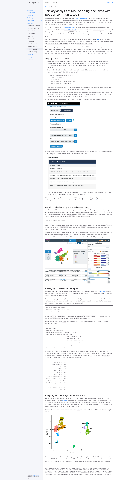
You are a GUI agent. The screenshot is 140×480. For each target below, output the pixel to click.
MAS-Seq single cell (81, 18)
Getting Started (31, 15)
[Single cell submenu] (41, 23)
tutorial (64, 400)
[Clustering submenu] (41, 18)
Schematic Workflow (33, 31)
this (97, 200)
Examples (30, 36)
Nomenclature (31, 12)
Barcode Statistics (33, 46)
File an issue (110, 2)
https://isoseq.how (98, 30)
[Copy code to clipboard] (111, 75)
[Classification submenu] (41, 20)
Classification (30, 20)
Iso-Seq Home (31, 10)
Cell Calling (31, 41)
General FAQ (30, 54)
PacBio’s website (69, 28)
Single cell (30, 23)
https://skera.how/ (70, 30)
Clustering (30, 18)
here (97, 39)
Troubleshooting (32, 51)
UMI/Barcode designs (34, 25)
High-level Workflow (33, 28)
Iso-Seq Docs (33, 2)
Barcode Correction (33, 44)
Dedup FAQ (31, 38)
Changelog (30, 59)
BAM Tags (29, 57)
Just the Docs (36, 475)
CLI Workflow (31, 33)
